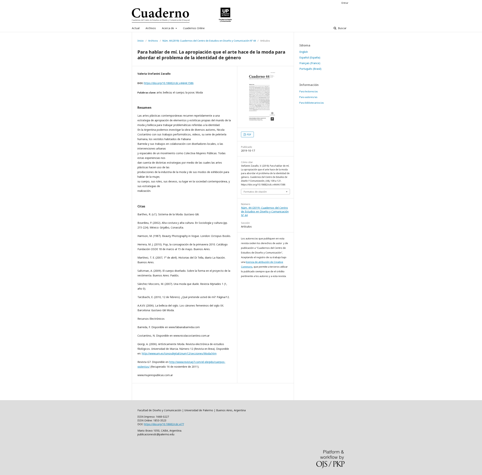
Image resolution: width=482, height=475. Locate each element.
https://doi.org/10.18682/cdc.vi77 (164, 424)
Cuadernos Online (194, 28)
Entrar (345, 3)
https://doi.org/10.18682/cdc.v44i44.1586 (169, 83)
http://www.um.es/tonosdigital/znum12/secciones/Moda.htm (179, 353)
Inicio (140, 40)
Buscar (341, 28)
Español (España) (309, 57)
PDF (248, 134)
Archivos (151, 28)
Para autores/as (308, 97)
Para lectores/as (308, 91)
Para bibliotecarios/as (311, 102)
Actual (136, 28)
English (303, 52)
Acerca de (168, 28)
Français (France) (309, 63)
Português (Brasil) (310, 69)
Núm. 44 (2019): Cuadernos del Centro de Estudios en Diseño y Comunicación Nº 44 (209, 40)
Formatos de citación (255, 191)
